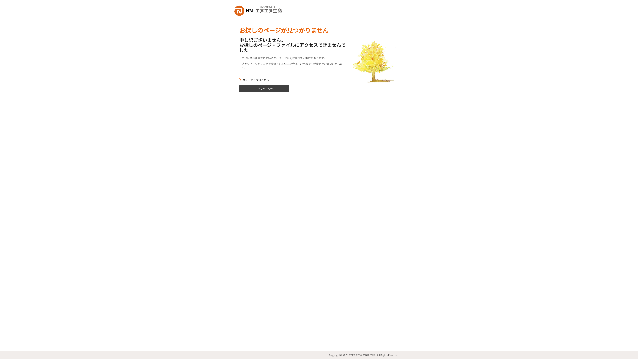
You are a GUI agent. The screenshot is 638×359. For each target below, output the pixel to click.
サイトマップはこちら (256, 80)
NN (260, 11)
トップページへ (264, 89)
